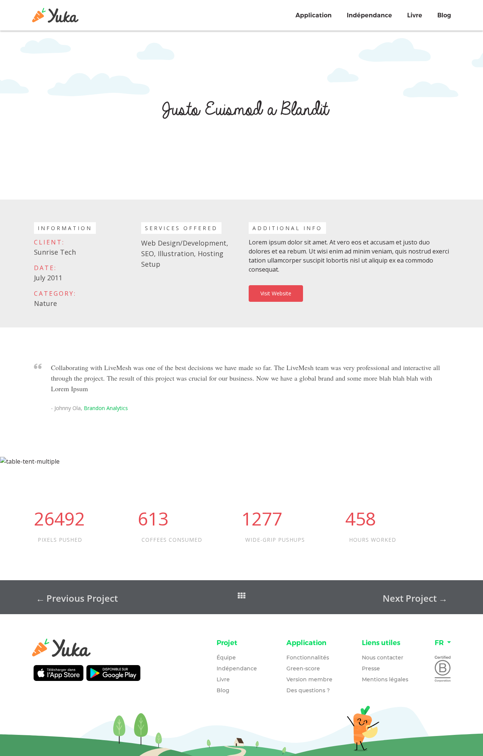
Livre (414, 15)
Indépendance (369, 15)
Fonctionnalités (307, 657)
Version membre (309, 679)
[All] (242, 596)
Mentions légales (385, 679)
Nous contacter (382, 657)
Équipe (226, 657)
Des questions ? (308, 690)
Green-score (303, 668)
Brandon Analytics (106, 408)
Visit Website (275, 293)
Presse (371, 668)
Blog (444, 15)
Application (313, 15)
